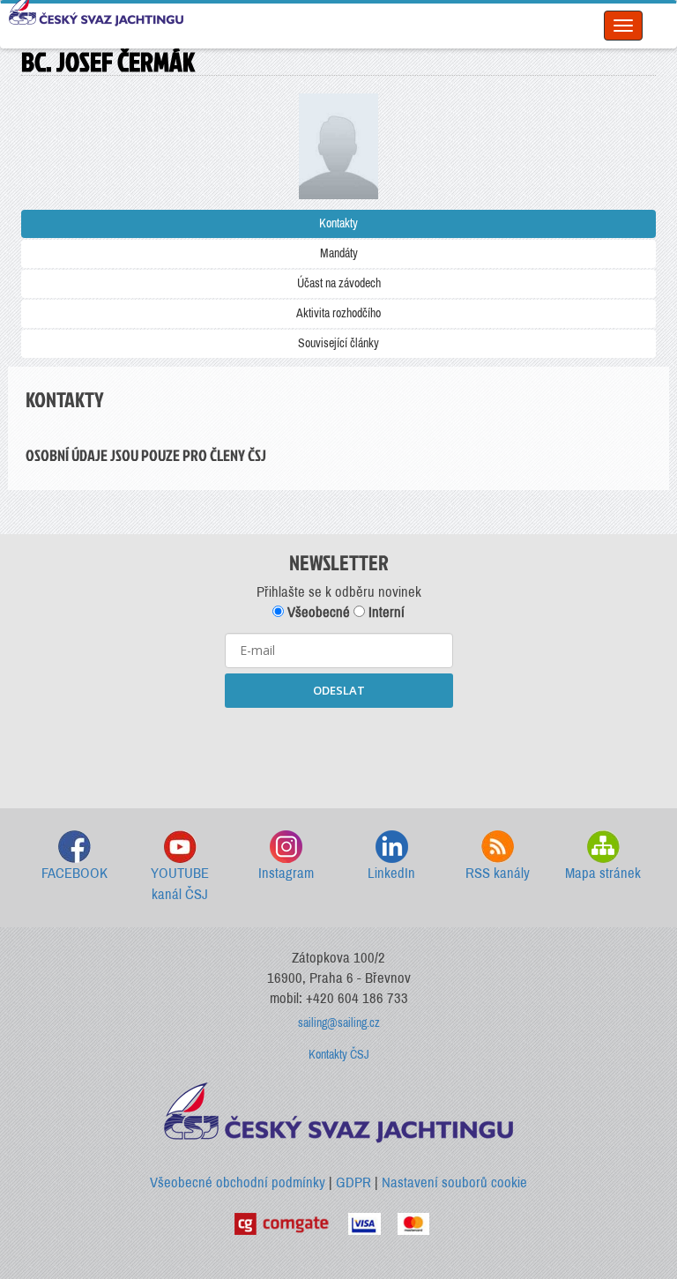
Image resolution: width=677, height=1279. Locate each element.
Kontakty (338, 223)
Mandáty (339, 253)
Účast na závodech (339, 283)
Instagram (286, 873)
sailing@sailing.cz (339, 1023)
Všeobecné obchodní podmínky (237, 1182)
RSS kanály (497, 873)
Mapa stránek (603, 873)
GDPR (353, 1182)
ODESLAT (339, 690)
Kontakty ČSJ (339, 1054)
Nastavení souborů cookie (454, 1182)
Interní (385, 612)
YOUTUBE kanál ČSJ (180, 884)
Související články (338, 343)
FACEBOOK (74, 873)
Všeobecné (317, 612)
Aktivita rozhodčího (338, 313)
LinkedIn (391, 873)
